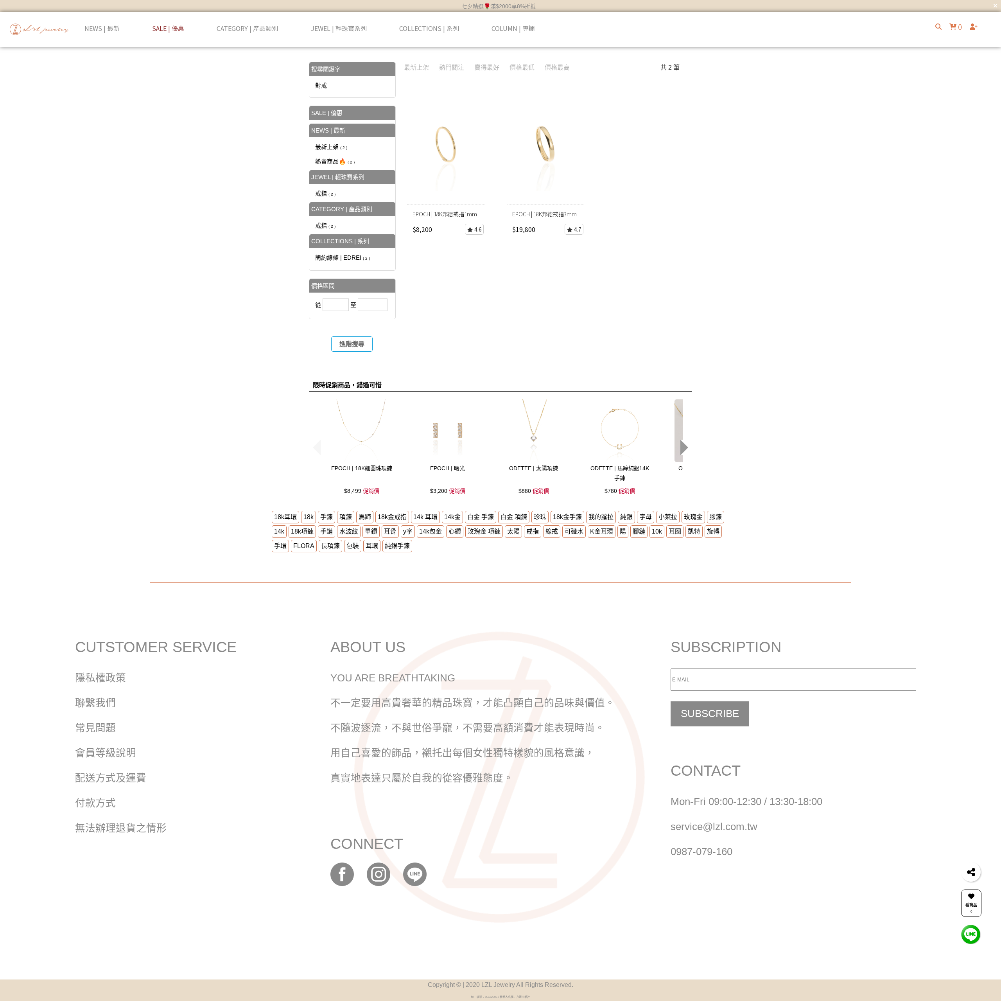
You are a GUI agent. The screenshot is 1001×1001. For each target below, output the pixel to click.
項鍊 (345, 517)
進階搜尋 (351, 344)
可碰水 (574, 531)
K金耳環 (601, 531)
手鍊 (326, 517)
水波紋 (348, 531)
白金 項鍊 (513, 517)
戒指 (325, 193)
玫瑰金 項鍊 (484, 531)
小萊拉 (667, 517)
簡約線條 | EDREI (342, 257)
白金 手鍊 (480, 517)
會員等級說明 (105, 753)
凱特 (694, 531)
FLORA (303, 546)
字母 (645, 517)
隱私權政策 (100, 677)
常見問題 (95, 727)
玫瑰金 (693, 517)
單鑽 (371, 531)
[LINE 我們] (971, 934)
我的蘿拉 (601, 517)
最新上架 (331, 147)
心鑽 (454, 531)
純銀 (626, 517)
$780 (620, 491)
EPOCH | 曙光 (447, 468)
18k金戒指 (392, 517)
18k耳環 (285, 517)
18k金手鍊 (567, 517)
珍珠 (540, 517)
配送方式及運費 (110, 778)
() (959, 26)
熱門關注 (451, 67)
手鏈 (326, 531)
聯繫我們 (95, 702)
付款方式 (95, 803)
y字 (408, 531)
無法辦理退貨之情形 (121, 828)
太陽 (513, 531)
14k (279, 531)
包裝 (352, 546)
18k (308, 517)
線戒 (551, 531)
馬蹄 (365, 517)
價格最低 (522, 67)
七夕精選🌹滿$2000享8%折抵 (499, 6)
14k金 (452, 517)
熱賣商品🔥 (335, 161)
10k (657, 531)
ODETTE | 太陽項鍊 (533, 468)
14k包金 (430, 531)
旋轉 (713, 531)
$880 (533, 491)
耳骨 (390, 531)
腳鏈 (639, 531)
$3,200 (447, 491)
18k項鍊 (302, 531)
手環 (280, 546)
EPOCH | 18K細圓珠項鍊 (361, 468)
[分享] (971, 872)
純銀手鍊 (397, 546)
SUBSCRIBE (710, 713)
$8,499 (361, 491)
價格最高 (557, 67)
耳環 (372, 546)
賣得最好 (486, 67)
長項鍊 (330, 546)
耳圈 (675, 531)
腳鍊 (715, 517)
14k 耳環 (425, 517)
